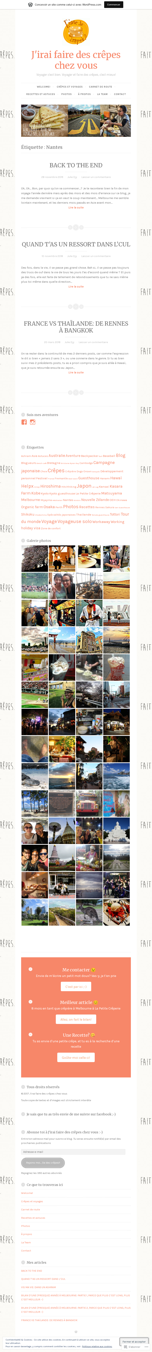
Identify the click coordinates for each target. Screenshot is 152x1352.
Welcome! (43, 86)
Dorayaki (96, 471)
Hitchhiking (68, 486)
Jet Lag (95, 487)
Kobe (35, 493)
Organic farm (32, 507)
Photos (66, 94)
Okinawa (121, 500)
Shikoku (27, 514)
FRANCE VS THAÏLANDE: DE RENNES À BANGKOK (76, 327)
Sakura (109, 507)
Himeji (37, 487)
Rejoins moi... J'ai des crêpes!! (43, 1162)
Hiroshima (50, 486)
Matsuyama (111, 493)
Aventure (73, 456)
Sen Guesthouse (122, 507)
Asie (34, 456)
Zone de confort (51, 528)
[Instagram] (33, 422)
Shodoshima (41, 515)
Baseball (109, 456)
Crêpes (56, 470)
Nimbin (77, 500)
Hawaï (116, 478)
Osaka (49, 506)
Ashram (26, 456)
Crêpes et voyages (70, 86)
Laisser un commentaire (96, 177)
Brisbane (65, 463)
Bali (100, 456)
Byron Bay (74, 463)
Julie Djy (72, 177)
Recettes (87, 507)
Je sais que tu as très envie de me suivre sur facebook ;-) (71, 1114)
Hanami (105, 478)
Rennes (100, 507)
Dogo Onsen (84, 471)
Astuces (43, 456)
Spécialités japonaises (61, 514)
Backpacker (89, 456)
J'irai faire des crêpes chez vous (76, 60)
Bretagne (53, 463)
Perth (58, 507)
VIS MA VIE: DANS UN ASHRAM (38, 1287)
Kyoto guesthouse (62, 493)
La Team (102, 94)
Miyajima (46, 500)
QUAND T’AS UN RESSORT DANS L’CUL (76, 244)
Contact (120, 94)
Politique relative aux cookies (97, 1346)
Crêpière (70, 471)
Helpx (27, 486)
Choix (43, 471)
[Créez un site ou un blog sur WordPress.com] (76, 1332)
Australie (57, 455)
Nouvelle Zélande (95, 500)
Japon (84, 486)
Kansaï (104, 486)
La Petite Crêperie (88, 493)
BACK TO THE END (76, 165)
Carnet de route (100, 86)
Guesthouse (88, 478)
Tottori (115, 514)
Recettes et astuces (40, 94)
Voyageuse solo (74, 521)
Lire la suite (52, 207)
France (51, 478)
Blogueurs (28, 463)
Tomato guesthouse (100, 515)
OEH (113, 500)
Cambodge (86, 463)
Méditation (57, 500)
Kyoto (45, 493)
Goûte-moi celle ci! (76, 1058)
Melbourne (30, 499)
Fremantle (61, 478)
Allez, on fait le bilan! (76, 1019)
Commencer (113, 4)
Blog (120, 455)
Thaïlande (83, 514)
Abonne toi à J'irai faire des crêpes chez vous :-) (65, 1132)
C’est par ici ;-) (76, 987)
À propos (84, 94)
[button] (34, 558)
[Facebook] (24, 422)
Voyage (49, 521)
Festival (41, 478)
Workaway (101, 521)
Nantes (68, 500)
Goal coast (73, 478)
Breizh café (42, 463)
